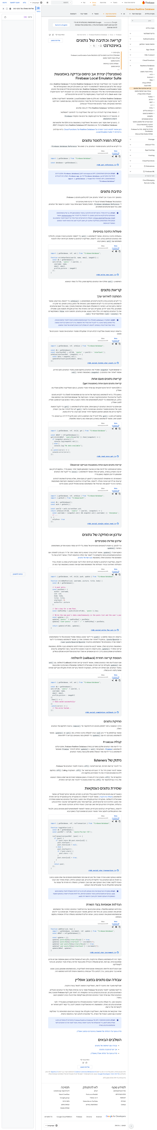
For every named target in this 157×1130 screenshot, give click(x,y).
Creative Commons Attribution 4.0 (85, 1072)
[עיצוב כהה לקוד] (116, 156)
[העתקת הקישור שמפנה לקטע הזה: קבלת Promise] (101, 742)
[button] (144, 33)
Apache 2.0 (54, 1072)
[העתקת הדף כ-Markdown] (94, 46)
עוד (84, 3)
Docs (94, 3)
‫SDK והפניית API (121, 1094)
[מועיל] (53, 34)
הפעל (115, 3)
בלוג (24, 3)
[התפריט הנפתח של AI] (120, 13)
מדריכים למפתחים (120, 1091)
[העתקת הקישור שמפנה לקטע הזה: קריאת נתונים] (99, 290)
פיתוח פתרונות (129, 3)
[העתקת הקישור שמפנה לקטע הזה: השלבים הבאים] (96, 1040)
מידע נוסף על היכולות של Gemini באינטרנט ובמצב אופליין (99, 1031)
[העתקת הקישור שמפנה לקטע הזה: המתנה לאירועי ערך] (95, 296)
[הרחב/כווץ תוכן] (112, 52)
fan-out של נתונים (85, 558)
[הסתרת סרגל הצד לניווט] (131, 1126)
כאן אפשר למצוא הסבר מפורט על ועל (92, 129)
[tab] (115, 152)
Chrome (89, 1117)
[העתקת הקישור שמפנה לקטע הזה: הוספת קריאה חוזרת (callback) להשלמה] (69, 658)
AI (124, 14)
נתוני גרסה (66, 1101)
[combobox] (61, 2)
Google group (64, 1098)
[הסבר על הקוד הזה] (112, 156)
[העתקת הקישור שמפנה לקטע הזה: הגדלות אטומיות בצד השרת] (84, 904)
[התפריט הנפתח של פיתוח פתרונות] (121, 2)
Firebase (118, 35)
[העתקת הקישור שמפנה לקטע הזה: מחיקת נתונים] (101, 721)
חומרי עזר (83, 14)
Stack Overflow (64, 1094)
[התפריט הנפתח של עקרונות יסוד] (129, 13)
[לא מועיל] (49, 34)
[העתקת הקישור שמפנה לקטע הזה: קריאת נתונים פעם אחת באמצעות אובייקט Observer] (68, 465)
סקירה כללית (149, 14)
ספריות (123, 1101)
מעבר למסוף (14, 3)
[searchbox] (142, 20)
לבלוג (96, 1091)
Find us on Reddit (92, 1094)
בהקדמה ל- (108, 132)
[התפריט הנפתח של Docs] (89, 2)
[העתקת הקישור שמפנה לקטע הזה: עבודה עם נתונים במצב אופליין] (73, 980)
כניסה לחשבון (18, 574)
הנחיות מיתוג (65, 1105)
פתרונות (103, 3)
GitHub (123, 1105)
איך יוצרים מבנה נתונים (108, 1049)
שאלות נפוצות (64, 1108)
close (3, 8)
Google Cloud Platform (64, 1117)
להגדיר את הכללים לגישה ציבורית (104, 218)
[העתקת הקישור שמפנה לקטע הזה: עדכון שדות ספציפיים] (93, 541)
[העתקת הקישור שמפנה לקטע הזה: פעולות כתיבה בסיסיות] (91, 231)
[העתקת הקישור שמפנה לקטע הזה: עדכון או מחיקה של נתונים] (80, 535)
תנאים (124, 1125)
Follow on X (94, 1098)
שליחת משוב (55, 40)
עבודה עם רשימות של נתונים (106, 1046)
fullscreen (7, 8)
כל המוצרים (48, 1117)
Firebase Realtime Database (140, 9)
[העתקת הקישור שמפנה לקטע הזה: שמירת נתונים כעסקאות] (82, 788)
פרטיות (117, 1125)
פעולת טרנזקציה (105, 797)
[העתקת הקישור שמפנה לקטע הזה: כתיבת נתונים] (98, 192)
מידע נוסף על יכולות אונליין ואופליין (104, 1053)
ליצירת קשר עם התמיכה (61, 1091)
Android (99, 1117)
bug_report (10, 8)
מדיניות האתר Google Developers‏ (108, 1074)
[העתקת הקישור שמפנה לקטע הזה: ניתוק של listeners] (92, 760)
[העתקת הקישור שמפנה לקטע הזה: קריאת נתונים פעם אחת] (89, 379)
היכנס (5, 3)
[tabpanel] (84, 162)
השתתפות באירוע (92, 1105)
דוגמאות (73, 14)
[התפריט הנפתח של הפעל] (110, 2)
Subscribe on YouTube (90, 1101)
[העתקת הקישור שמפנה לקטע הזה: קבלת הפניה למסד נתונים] (80, 141)
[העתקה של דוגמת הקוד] (119, 156)
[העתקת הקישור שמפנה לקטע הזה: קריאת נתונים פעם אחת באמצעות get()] (80, 383)
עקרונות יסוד (136, 14)
